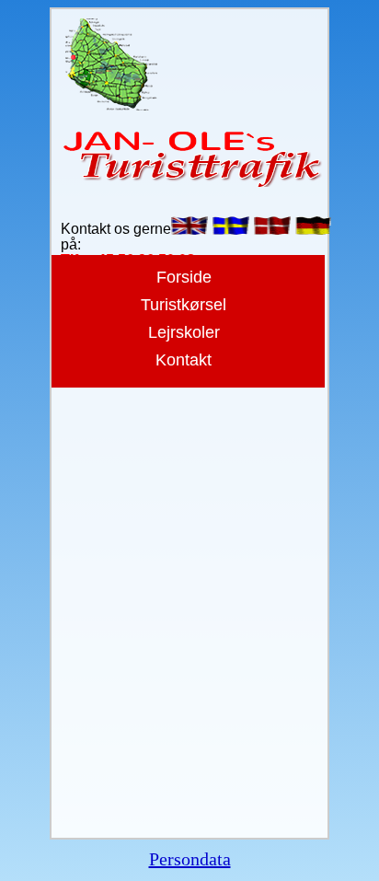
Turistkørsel (183, 305)
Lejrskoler (184, 332)
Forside (184, 277)
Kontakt (183, 360)
